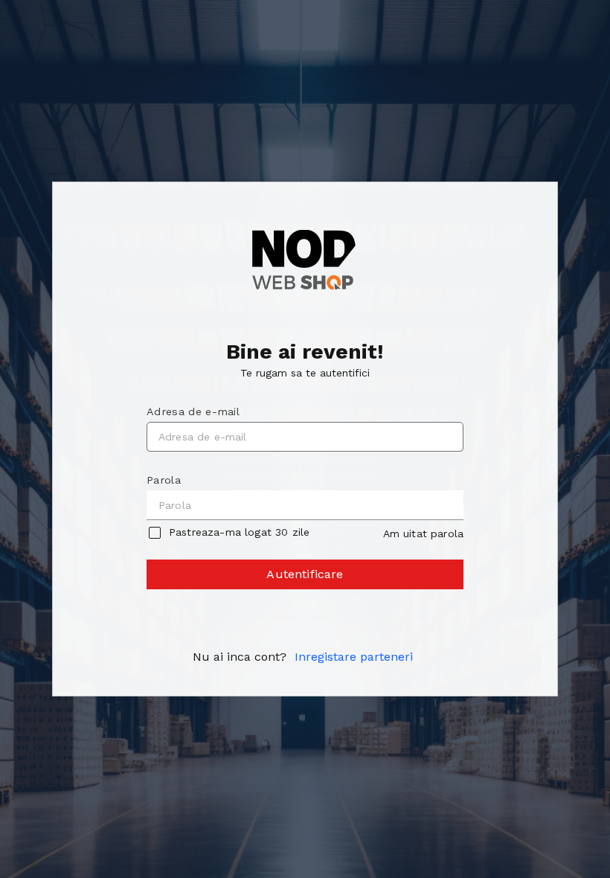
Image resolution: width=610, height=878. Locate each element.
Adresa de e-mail (193, 411)
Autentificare (304, 574)
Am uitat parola (423, 533)
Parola (164, 480)
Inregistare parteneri (354, 657)
